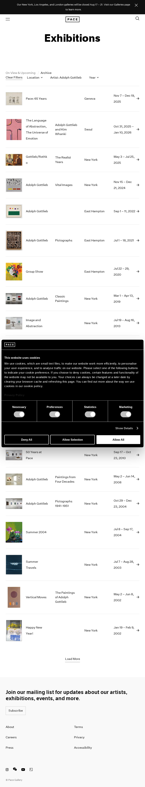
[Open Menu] (8, 19)
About (10, 727)
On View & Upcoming (21, 73)
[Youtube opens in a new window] (23, 770)
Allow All (118, 439)
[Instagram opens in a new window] (7, 770)
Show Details (124, 428)
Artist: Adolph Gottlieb (66, 77)
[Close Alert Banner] (136, 5)
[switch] (54, 414)
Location (33, 77)
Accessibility (83, 747)
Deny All (26, 439)
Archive (46, 73)
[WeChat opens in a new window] (15, 770)
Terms (78, 727)
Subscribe (15, 710)
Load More (72, 659)
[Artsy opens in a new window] (31, 770)
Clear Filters (14, 77)
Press (9, 747)
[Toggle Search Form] (137, 18)
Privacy (79, 737)
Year (92, 77)
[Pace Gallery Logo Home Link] (72, 19)
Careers (11, 737)
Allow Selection (72, 439)
